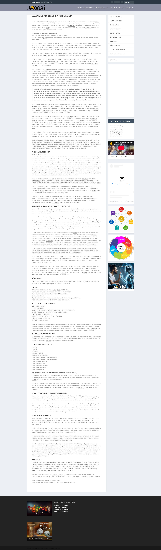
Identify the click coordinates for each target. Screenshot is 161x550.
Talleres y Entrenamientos (117, 49)
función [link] (40, 108)
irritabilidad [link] (41, 314)
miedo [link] (46, 69)
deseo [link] (46, 171)
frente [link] (97, 22)
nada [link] (85, 55)
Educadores (57, 509)
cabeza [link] (46, 71)
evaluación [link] (81, 387)
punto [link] (40, 140)
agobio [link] (41, 308)
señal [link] (47, 28)
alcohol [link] (94, 190)
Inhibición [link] (34, 318)
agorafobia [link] (95, 63)
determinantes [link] (36, 180)
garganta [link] (93, 75)
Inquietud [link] (34, 314)
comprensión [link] (48, 83)
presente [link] (95, 43)
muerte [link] (95, 91)
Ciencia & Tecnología (116, 16)
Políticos (56, 511)
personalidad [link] (55, 202)
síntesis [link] (90, 448)
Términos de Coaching (116, 126)
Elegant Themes (39, 548)
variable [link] (45, 464)
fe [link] (67, 97)
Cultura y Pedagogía (116, 20)
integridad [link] (45, 110)
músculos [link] (63, 272)
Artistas (56, 505)
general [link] (62, 373)
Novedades (113, 41)
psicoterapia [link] (55, 474)
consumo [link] (97, 450)
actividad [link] (82, 120)
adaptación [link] (80, 217)
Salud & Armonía (115, 45)
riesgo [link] (59, 146)
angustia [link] (52, 22)
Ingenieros (65, 507)
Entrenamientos (116, 8)
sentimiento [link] (71, 25)
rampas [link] (55, 71)
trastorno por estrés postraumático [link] (89, 163)
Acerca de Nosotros (85, 8)
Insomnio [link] (34, 351)
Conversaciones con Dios (45, 2)
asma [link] (79, 420)
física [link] (49, 110)
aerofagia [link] (70, 298)
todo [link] (60, 59)
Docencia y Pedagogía (116, 134)
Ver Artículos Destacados (117, 54)
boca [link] (54, 290)
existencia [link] (75, 134)
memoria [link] (64, 312)
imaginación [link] (37, 47)
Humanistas (65, 509)
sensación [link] (94, 169)
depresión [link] (53, 393)
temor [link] (45, 37)
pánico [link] (67, 163)
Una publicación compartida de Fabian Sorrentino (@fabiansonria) (127, 201)
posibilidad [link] (66, 134)
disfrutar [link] (47, 55)
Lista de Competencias (116, 130)
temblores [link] (45, 292)
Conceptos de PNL (115, 128)
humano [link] (66, 110)
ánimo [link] (98, 182)
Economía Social (114, 25)
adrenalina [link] (49, 122)
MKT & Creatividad (115, 37)
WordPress (57, 548)
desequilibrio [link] (69, 79)
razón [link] (57, 49)
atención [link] (40, 89)
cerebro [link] (42, 190)
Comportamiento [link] (38, 373)
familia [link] (46, 446)
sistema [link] (69, 116)
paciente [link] (48, 340)
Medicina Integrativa (116, 136)
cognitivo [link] (93, 235)
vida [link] (79, 77)
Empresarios (64, 511)
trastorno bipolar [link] (45, 420)
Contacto (129, 8)
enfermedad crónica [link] (82, 464)
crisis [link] (59, 53)
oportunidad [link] (54, 61)
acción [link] (37, 169)
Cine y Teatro (64, 505)
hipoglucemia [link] (93, 328)
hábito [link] (55, 260)
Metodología (101, 8)
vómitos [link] (46, 298)
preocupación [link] (49, 240)
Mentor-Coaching (115, 33)
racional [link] (54, 83)
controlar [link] (63, 258)
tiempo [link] (55, 47)
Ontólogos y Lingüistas (116, 132)
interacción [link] (85, 179)
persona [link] (88, 28)
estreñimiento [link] (63, 298)
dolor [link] (59, 294)
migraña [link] (84, 420)
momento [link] (89, 43)
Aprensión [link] (35, 306)
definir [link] (75, 233)
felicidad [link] (95, 108)
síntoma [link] (34, 379)
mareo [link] (58, 290)
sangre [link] (85, 272)
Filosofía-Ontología (115, 29)
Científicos (57, 507)
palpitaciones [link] (61, 71)
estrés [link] (93, 198)
